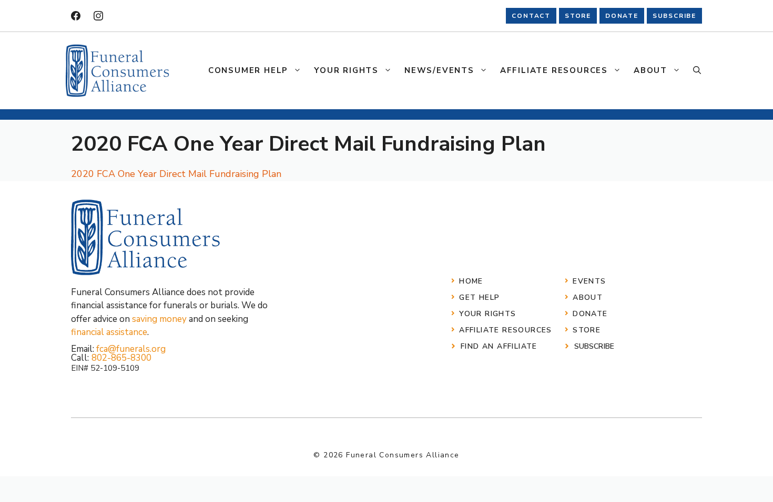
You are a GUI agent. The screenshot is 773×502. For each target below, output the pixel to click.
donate (621, 16)
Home (471, 281)
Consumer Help (248, 70)
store (578, 16)
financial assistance (109, 332)
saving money (159, 319)
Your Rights (346, 70)
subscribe (674, 16)
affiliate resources (505, 330)
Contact (531, 16)
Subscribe (594, 346)
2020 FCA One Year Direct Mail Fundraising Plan (176, 174)
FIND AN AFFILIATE (499, 346)
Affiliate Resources (554, 70)
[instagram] (98, 15)
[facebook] (75, 15)
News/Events (439, 70)
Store (587, 330)
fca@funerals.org (131, 349)
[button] (697, 70)
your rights (487, 314)
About (650, 70)
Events (589, 281)
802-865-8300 (121, 358)
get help (479, 297)
